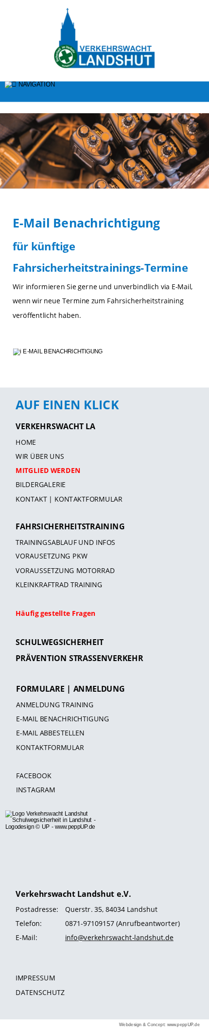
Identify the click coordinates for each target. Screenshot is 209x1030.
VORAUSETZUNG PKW (51, 556)
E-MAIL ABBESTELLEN (50, 733)
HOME (26, 442)
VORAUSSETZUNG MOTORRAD (65, 571)
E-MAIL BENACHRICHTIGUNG (62, 718)
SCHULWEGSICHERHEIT (60, 642)
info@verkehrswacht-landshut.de (119, 938)
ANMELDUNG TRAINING (54, 704)
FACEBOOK (34, 776)
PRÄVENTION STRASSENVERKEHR (79, 658)
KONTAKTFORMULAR (50, 747)
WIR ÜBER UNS (40, 456)
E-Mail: (26, 938)
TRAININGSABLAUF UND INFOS (65, 542)
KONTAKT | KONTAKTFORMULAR (69, 499)
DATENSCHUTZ (40, 992)
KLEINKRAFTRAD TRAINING (59, 585)
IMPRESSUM (35, 978)
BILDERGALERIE (41, 484)
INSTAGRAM (35, 790)
